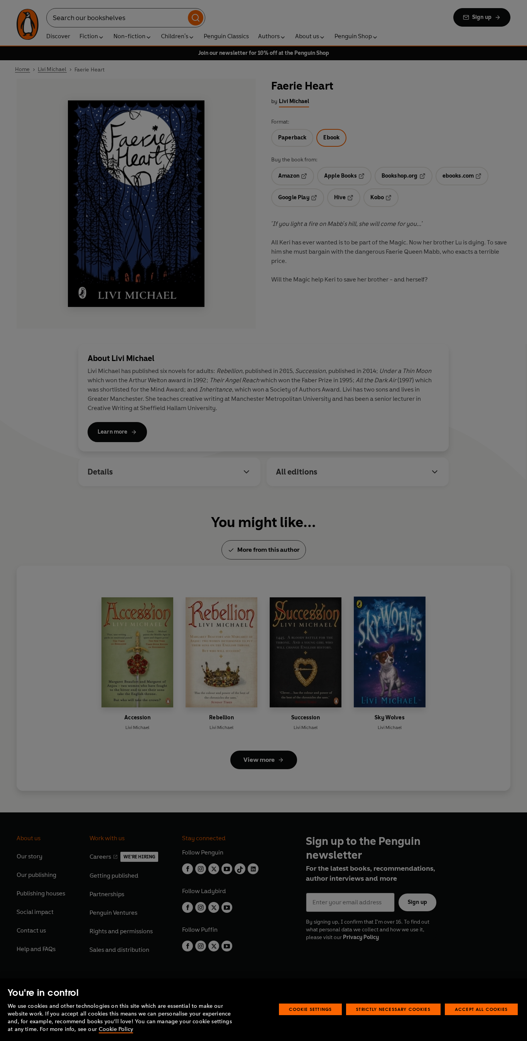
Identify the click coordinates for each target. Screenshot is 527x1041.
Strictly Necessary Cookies (393, 1009)
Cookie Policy (116, 1029)
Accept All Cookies (481, 1009)
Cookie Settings (310, 1009)
